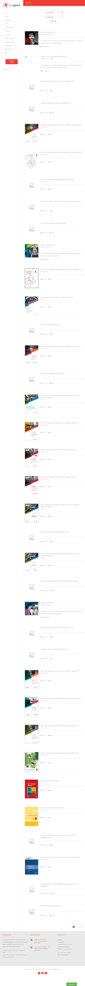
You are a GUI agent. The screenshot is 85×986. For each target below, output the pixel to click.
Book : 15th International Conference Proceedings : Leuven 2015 (59, 753)
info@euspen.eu (65, 955)
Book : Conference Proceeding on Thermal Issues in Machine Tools (60, 857)
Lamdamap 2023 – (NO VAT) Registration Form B (55, 649)
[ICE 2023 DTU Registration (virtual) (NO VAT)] (31, 229)
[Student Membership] (31, 608)
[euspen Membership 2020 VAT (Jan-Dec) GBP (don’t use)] (31, 87)
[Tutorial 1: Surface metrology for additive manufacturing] (31, 185)
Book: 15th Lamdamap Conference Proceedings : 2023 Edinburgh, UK (61, 152)
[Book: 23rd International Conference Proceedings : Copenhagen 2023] (31, 133)
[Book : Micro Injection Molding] (31, 789)
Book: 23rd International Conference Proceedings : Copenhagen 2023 (61, 125)
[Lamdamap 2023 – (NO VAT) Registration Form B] (31, 655)
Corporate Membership (48, 245)
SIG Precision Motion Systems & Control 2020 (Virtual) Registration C (61, 201)
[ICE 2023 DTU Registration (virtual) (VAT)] (31, 379)
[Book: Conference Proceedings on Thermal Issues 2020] (31, 305)
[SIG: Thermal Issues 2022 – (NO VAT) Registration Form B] (31, 633)
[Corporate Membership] (31, 250)
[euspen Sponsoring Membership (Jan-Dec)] (31, 62)
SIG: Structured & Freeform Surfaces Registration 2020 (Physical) (59, 581)
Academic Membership (48, 32)
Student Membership (47, 603)
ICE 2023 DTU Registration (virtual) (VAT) (52, 374)
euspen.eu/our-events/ (40, 941)
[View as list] (55, 21)
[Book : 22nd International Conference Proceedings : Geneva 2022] (31, 354)
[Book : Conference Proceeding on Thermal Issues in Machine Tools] (31, 865)
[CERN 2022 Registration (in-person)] (31, 911)
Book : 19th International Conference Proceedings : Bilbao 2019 (59, 423)
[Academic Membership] (31, 38)
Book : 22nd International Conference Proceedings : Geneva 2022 (60, 346)
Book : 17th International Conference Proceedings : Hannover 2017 (60, 671)
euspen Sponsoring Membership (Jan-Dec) (53, 57)
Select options (45, 90)
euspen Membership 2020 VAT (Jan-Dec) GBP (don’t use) (57, 81)
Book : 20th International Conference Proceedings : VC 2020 (58, 450)
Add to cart (44, 134)
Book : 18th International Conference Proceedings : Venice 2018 (59, 726)
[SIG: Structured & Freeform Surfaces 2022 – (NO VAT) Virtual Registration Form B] (31, 841)
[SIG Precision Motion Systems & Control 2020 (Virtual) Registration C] (31, 207)
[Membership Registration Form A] (31, 330)
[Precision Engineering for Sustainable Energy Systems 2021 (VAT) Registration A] (31, 889)
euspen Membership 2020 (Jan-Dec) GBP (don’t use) (56, 103)
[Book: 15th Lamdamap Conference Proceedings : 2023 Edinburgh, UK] (31, 160)
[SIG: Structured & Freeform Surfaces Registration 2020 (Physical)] (31, 586)
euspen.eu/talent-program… (41, 948)
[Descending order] (62, 12)
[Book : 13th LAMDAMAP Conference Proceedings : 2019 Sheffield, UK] (31, 278)
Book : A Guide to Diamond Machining (52, 808)
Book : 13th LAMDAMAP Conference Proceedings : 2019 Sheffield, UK (61, 269)
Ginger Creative (57, 969)
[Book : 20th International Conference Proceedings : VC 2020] (31, 458)
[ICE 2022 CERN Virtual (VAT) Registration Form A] (31, 537)
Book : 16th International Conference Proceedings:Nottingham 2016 (60, 698)
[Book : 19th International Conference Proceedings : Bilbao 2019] (31, 431)
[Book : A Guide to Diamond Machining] (31, 816)
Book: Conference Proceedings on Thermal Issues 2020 (57, 297)
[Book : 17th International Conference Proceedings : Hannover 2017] (31, 679)
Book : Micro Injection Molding (50, 780)
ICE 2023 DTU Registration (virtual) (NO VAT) (53, 223)
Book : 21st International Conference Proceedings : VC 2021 (58, 477)
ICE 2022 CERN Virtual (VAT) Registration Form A (55, 532)
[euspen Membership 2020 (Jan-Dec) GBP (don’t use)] (31, 109)
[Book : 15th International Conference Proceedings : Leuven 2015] (31, 761)
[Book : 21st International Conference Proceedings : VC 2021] (31, 485)
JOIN (43, 46)
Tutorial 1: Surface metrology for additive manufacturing (57, 179)
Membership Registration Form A (50, 324)
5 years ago (37, 942)
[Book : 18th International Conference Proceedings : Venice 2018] (31, 734)
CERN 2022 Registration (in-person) (51, 906)
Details (48, 46)
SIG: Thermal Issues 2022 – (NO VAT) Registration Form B (57, 627)
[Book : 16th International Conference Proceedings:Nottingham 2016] (31, 706)
